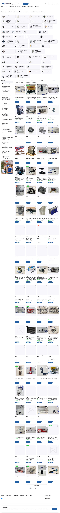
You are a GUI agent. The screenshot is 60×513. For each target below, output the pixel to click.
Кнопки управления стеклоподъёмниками (5, 115)
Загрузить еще (36, 485)
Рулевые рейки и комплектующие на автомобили (7, 138)
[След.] (43, 488)
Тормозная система (5, 148)
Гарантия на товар (28, 495)
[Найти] (45, 4)
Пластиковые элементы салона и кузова (7, 135)
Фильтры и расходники (5, 153)
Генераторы (4, 100)
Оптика (3, 124)
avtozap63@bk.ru (47, 498)
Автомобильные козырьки (6, 83)
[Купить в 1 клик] (24, 86)
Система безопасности (5, 139)
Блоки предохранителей (6, 90)
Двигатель (3, 102)
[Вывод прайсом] (58, 80)
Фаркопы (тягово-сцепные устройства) (6, 152)
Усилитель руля (4, 150)
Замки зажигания (5, 108)
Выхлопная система (5, 97)
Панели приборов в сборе (6, 128)
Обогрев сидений (5, 123)
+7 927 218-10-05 (47, 497)
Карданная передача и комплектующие (5, 111)
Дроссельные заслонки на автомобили (6, 105)
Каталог (2, 495)
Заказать (17, 142)
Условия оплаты (8, 495)
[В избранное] (24, 85)
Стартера (3, 143)
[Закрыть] (57, 506)
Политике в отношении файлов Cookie (30, 510)
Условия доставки (16, 495)
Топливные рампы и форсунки (7, 147)
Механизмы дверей (5, 120)
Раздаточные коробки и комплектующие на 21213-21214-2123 (7, 131)
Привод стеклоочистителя (6, 129)
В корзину (17, 122)
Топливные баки (4, 146)
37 (40, 488)
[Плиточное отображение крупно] (52, 80)
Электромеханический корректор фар (5, 157)
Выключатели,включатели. (6, 158)
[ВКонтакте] (1, 498)
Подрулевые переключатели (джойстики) (6, 126)
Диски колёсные (4, 103)
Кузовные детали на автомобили (7, 119)
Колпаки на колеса (5, 116)
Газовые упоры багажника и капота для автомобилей (6, 99)
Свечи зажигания (5, 133)
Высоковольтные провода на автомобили (6, 95)
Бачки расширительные (6, 86)
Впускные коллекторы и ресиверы (6, 93)
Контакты (22, 495)
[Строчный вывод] (56, 80)
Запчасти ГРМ (4, 109)
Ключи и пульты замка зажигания (7, 113)
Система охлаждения (5, 142)
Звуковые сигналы (5, 91)
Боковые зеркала (5, 87)
